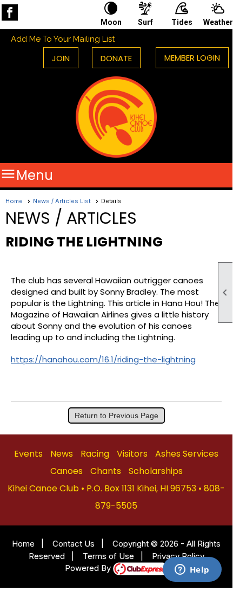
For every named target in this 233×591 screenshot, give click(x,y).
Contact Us (73, 543)
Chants (105, 471)
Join (61, 58)
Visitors (132, 453)
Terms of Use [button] (108, 556)
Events (28, 453)
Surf (145, 22)
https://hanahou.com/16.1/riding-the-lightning (103, 359)
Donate (116, 58)
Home (14, 201)
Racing (95, 453)
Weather (217, 22)
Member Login (192, 57)
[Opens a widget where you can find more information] (192, 570)
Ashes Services (186, 453)
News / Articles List (62, 201)
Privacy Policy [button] (178, 556)
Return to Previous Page (116, 415)
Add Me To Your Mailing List (63, 39)
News (61, 453)
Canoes (66, 471)
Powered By (89, 568)
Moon (111, 22)
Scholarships (156, 471)
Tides (181, 22)
